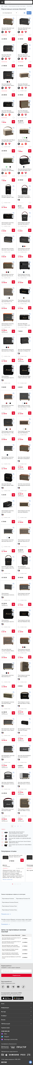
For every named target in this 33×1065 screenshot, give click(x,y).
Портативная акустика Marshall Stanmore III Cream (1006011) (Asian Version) (24, 540)
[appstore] (6, 998)
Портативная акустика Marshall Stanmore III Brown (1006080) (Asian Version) (8, 275)
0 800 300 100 (5, 1031)
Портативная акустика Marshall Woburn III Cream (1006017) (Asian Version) (8, 301)
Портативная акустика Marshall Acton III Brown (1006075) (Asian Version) (24, 650)
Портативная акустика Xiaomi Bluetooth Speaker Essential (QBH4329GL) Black (18, 836)
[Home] (2, 6)
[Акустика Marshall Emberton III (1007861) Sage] (8, 160)
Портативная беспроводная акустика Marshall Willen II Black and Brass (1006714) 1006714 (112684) (8, 377)
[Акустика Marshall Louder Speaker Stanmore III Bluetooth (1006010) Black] (8, 48)
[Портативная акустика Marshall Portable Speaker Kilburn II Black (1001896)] (8, 803)
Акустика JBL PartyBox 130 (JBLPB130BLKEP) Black (20, 839)
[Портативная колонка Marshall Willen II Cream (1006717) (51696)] (25, 803)
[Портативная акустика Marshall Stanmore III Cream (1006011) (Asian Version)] (25, 531)
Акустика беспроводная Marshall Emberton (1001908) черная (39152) (24, 756)
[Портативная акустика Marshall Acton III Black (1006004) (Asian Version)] (8, 341)
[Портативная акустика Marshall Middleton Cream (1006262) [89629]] (25, 504)
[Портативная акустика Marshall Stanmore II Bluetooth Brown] (25, 587)
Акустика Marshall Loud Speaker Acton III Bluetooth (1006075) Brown (8, 28)
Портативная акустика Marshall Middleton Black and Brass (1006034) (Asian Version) (24, 301)
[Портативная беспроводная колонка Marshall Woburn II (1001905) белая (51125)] (8, 587)
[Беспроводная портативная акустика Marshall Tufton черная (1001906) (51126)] (25, 560)
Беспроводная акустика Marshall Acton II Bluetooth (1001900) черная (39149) (8, 756)
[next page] (20, 826)
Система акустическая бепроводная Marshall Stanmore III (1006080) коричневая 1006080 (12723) (24, 484)
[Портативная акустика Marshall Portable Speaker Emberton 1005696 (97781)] (8, 504)
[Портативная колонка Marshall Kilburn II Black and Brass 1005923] (25, 696)
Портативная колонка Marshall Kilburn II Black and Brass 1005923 (24, 702)
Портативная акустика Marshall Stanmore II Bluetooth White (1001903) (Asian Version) (8, 540)
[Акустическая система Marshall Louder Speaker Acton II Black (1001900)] (8, 240)
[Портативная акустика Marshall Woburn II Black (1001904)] (8, 422)
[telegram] (13, 986)
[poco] (23, 1054)
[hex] (7, 81)
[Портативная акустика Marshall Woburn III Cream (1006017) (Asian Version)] (8, 291)
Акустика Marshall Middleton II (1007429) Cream (24, 84)
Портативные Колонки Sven (9, 906)
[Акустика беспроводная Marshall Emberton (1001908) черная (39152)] (25, 749)
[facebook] (2, 986)
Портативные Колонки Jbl (23, 898)
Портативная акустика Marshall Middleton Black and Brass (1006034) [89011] (24, 621)
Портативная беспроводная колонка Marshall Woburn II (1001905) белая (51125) (8, 594)
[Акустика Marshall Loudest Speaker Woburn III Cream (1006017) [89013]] (8, 641)
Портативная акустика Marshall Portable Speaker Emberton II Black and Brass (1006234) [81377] (8, 223)
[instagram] (8, 986)
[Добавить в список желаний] (13, 22)
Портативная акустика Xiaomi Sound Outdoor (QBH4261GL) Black (20, 842)
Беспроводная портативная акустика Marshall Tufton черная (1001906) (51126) (24, 567)
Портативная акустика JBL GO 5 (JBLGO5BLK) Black (20, 845)
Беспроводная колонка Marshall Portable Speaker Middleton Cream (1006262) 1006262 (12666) (8, 702)
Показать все (5, 914)
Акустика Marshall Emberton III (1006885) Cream (24, 140)
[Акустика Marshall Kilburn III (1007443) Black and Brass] (25, 160)
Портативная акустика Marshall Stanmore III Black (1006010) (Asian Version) (24, 249)
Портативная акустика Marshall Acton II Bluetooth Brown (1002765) (8, 406)
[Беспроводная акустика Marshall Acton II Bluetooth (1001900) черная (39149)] (8, 749)
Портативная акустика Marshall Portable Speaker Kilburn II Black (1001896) (8, 809)
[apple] (6, 1054)
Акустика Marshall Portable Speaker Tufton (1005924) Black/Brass (24, 55)
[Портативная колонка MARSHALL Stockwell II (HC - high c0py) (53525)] (25, 189)
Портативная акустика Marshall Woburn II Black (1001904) (8, 432)
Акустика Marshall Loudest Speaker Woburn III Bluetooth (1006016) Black (8, 84)
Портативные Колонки (8, 898)
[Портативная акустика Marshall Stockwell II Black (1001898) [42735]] (25, 216)
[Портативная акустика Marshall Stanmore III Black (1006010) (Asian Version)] (25, 240)
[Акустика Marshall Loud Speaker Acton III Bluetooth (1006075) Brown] (8, 22)
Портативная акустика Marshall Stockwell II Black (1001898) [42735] (24, 223)
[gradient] (23, 298)
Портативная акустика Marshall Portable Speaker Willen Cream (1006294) (24, 676)
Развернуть (4, 924)
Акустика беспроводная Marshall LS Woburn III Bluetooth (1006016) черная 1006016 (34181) (24, 350)
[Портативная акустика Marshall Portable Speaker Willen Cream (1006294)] (25, 666)
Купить (13, 39)
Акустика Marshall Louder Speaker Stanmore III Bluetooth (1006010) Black (7, 55)
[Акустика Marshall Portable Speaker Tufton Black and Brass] (8, 189)
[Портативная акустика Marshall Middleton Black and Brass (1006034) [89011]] (25, 614)
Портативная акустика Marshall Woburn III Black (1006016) (24, 275)
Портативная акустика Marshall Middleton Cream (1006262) (24, 432)
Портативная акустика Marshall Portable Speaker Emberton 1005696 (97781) (8, 511)
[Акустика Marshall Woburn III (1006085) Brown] (25, 104)
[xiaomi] (2, 1054)
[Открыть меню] (2, 2)
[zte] (28, 1054)
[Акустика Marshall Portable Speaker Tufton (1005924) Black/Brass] (25, 48)
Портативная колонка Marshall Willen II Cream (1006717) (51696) (24, 809)
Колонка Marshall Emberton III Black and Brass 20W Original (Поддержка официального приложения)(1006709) (24, 324)
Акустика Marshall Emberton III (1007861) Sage (8, 169)
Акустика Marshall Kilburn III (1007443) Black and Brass (24, 169)
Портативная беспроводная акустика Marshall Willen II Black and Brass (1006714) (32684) (8, 621)
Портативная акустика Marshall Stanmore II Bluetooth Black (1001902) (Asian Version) (8, 457)
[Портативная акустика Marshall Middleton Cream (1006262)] (25, 422)
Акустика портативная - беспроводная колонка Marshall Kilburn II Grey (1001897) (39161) (8, 783)
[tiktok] (23, 986)
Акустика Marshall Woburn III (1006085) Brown (23, 111)
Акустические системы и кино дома (17, 6)
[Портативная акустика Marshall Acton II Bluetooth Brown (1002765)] (8, 397)
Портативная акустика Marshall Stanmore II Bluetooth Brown (24, 594)
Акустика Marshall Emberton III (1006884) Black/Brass (8, 111)
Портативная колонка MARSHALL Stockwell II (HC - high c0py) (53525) (24, 196)
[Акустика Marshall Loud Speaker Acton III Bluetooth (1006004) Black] (25, 22)
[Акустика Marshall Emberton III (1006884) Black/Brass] (8, 104)
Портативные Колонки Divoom (10, 902)
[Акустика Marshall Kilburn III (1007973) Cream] (8, 131)
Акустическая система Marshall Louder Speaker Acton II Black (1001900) (8, 249)
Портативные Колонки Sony (9, 910)
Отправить (6, 2)
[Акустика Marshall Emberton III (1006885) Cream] (25, 131)
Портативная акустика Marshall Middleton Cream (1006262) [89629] (24, 511)
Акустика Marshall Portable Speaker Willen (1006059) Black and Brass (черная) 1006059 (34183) (8, 484)
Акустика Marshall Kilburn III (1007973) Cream (8, 140)
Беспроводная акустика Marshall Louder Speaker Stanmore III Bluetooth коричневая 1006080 (8, 729)
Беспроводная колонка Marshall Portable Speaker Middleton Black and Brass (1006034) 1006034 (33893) (24, 729)
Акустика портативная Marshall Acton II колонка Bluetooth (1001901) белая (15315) (24, 783)
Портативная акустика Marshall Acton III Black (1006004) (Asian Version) (8, 350)
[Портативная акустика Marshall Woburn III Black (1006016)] (25, 266)
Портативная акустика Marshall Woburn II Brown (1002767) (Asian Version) (8, 324)
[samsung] (14, 1054)
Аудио (5, 6)
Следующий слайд (30, 867)
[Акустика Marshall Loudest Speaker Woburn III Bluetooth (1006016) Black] (8, 75)
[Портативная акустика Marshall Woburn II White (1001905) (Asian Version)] (25, 397)
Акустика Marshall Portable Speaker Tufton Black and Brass (8, 196)
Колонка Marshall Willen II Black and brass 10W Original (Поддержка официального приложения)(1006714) (24, 377)
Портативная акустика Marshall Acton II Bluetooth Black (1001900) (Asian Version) (8, 676)
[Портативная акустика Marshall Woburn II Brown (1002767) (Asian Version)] (8, 317)
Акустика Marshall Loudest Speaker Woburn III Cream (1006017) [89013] (8, 650)
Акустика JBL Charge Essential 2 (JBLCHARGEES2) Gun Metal (17, 832)
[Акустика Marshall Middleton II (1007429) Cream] (25, 75)
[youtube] (18, 986)
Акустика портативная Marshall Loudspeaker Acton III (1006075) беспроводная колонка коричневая (24, 457)
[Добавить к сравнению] (13, 18)
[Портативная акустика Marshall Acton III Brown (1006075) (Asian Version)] (25, 641)
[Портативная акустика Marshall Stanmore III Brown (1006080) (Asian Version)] (8, 266)
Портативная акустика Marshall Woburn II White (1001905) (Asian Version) (24, 406)
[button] (24, 12)
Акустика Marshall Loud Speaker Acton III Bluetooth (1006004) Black (24, 28)
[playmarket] (18, 998)
